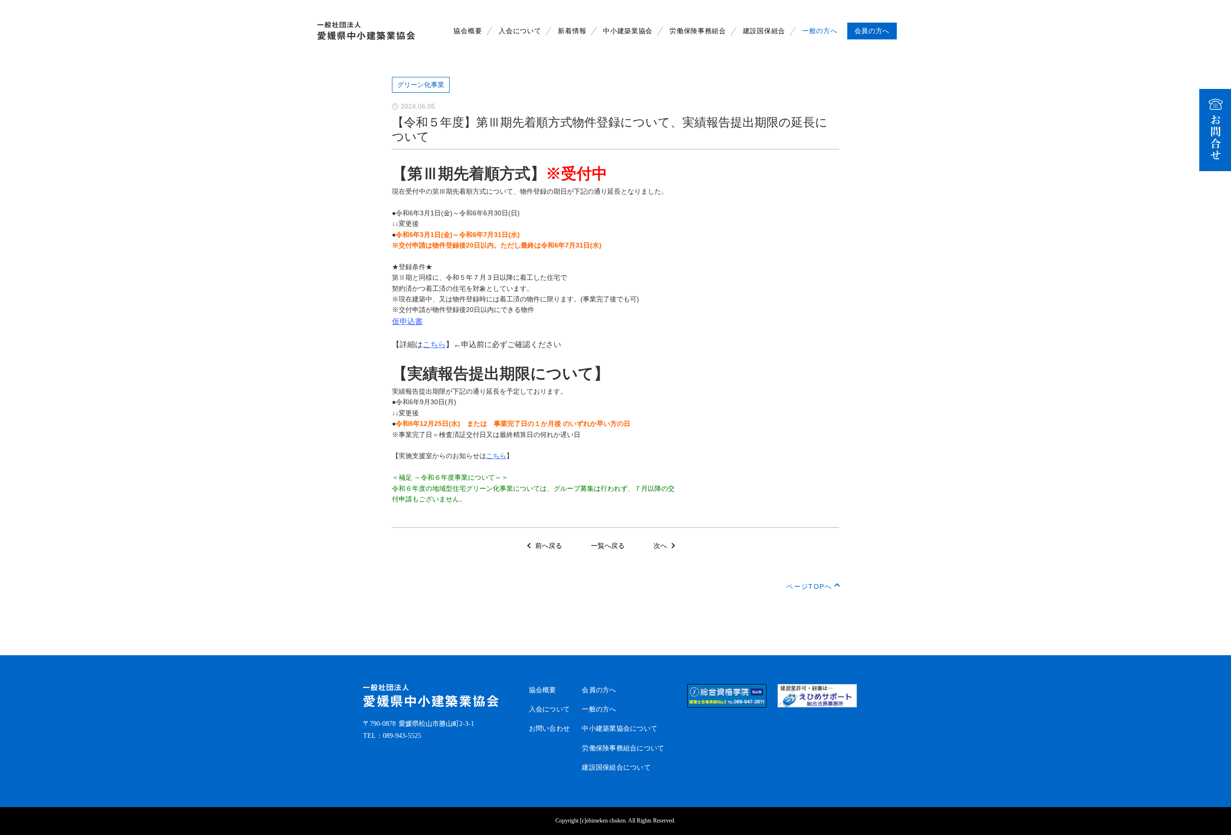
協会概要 (467, 31)
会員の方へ (599, 690)
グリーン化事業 (420, 84)
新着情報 (572, 31)
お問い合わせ (549, 728)
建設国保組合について (616, 767)
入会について (520, 31)
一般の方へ (820, 31)
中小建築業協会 (628, 31)
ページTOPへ (809, 586)
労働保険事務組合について (623, 748)
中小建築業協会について (619, 728)
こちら (434, 344)
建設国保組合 (764, 31)
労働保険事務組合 (697, 31)
